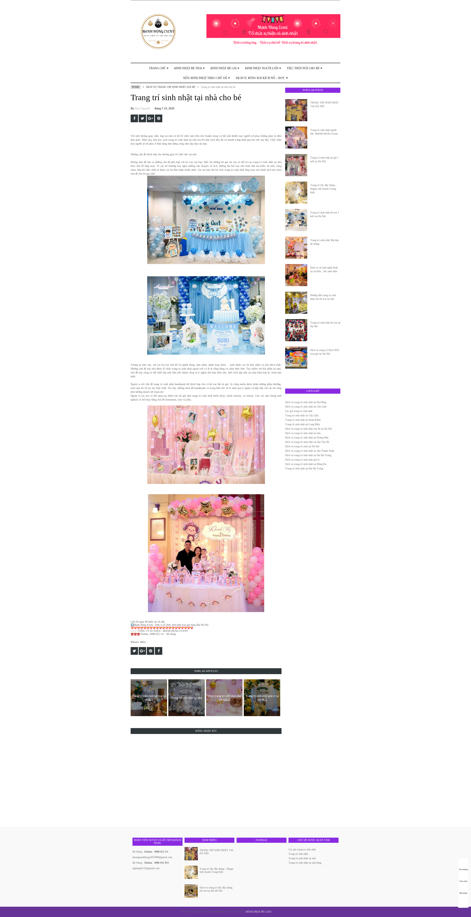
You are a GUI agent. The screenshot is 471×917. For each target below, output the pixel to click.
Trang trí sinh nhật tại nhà (302, 858)
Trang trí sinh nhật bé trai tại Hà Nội (325, 324)
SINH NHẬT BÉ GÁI (223, 68)
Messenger (463, 893)
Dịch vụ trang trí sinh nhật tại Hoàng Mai (306, 437)
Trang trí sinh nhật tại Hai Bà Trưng (304, 468)
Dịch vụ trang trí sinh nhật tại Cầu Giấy (306, 406)
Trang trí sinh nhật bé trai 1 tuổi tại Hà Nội (324, 214)
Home (135, 87)
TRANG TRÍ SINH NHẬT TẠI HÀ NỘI (324, 104)
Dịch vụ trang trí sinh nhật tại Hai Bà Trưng (308, 455)
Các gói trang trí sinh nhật (298, 411)
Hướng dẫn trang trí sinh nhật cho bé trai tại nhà (323, 297)
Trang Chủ (157, 68)
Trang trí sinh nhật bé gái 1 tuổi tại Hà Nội (324, 159)
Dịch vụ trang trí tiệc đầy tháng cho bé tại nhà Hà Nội (216, 889)
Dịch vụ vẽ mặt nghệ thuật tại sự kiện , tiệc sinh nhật (324, 269)
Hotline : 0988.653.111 (156, 851)
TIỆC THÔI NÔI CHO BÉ (303, 68)
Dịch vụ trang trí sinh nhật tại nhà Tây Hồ (307, 442)
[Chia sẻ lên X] (142, 118)
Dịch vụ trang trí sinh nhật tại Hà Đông (305, 402)
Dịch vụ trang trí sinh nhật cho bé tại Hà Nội (308, 428)
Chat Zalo (463, 881)
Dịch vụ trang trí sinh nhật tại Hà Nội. (214, 911)
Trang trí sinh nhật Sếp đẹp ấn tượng (324, 242)
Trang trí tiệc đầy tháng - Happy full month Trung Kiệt (323, 189)
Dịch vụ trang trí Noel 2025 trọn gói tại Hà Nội (324, 352)
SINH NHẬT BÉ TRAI (188, 68)
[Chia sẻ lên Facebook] (134, 118)
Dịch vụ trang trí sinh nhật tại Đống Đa (305, 464)
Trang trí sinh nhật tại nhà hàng (304, 862)
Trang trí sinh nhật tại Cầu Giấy (301, 415)
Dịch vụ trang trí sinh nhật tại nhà (303, 433)
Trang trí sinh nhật (298, 854)
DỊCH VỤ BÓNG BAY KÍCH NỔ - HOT (260, 78)
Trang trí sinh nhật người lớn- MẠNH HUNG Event (324, 132)
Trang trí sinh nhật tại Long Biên (302, 424)
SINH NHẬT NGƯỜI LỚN (261, 68)
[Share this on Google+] (150, 118)
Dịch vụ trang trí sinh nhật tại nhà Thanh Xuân (309, 450)
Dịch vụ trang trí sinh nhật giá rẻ (170, 87)
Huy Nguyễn (142, 108)
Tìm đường (463, 869)
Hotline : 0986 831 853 (156, 862)
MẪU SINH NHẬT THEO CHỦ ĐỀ (205, 78)
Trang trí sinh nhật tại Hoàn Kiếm (303, 420)
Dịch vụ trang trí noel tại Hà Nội (302, 446)
